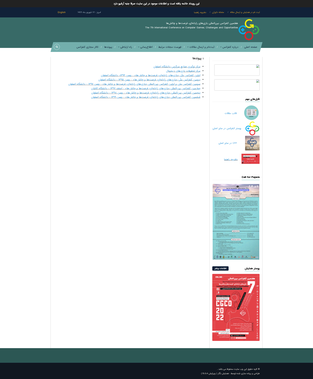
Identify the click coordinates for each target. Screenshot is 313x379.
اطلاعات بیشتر (220, 268)
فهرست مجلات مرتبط (169, 47)
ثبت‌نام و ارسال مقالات (201, 47)
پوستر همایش (252, 268)
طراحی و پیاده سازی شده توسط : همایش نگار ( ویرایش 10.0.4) (230, 373)
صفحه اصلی (250, 47)
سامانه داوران (218, 12)
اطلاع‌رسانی (146, 47)
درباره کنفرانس (230, 47)
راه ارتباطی (125, 47)
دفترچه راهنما (200, 12)
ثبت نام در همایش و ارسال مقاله (245, 12)
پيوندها (108, 47)
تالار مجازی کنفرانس (87, 47)
